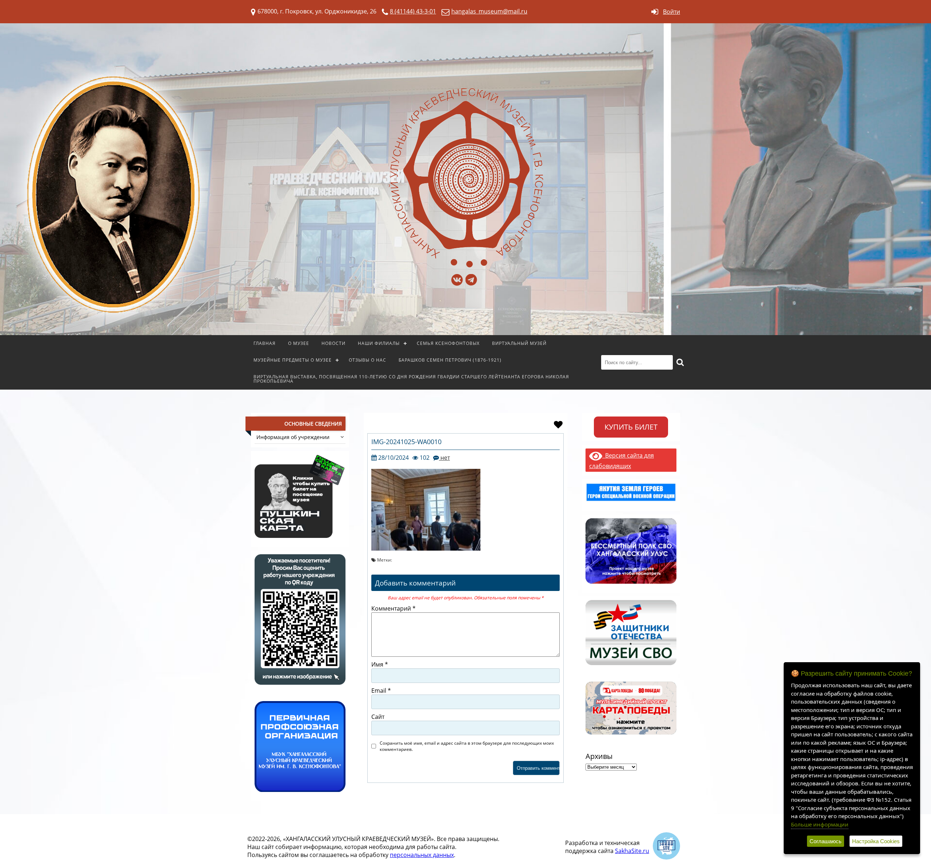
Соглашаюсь (826, 841)
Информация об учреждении (292, 437)
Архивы (599, 756)
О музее (298, 343)
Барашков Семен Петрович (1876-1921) (450, 360)
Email (381, 691)
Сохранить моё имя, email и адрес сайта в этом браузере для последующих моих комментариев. (467, 746)
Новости (333, 343)
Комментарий (393, 608)
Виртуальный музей (519, 343)
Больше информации (819, 824)
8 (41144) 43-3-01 (413, 11)
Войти (671, 12)
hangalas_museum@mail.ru (489, 11)
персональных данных (422, 855)
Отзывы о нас (367, 360)
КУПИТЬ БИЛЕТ (631, 427)
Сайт (377, 717)
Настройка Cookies (876, 841)
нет (444, 458)
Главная (264, 343)
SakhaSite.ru (632, 851)
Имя (379, 664)
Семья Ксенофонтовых (448, 343)
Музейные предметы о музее (292, 360)
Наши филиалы (379, 343)
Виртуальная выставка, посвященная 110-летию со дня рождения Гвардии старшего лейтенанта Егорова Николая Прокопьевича (411, 379)
